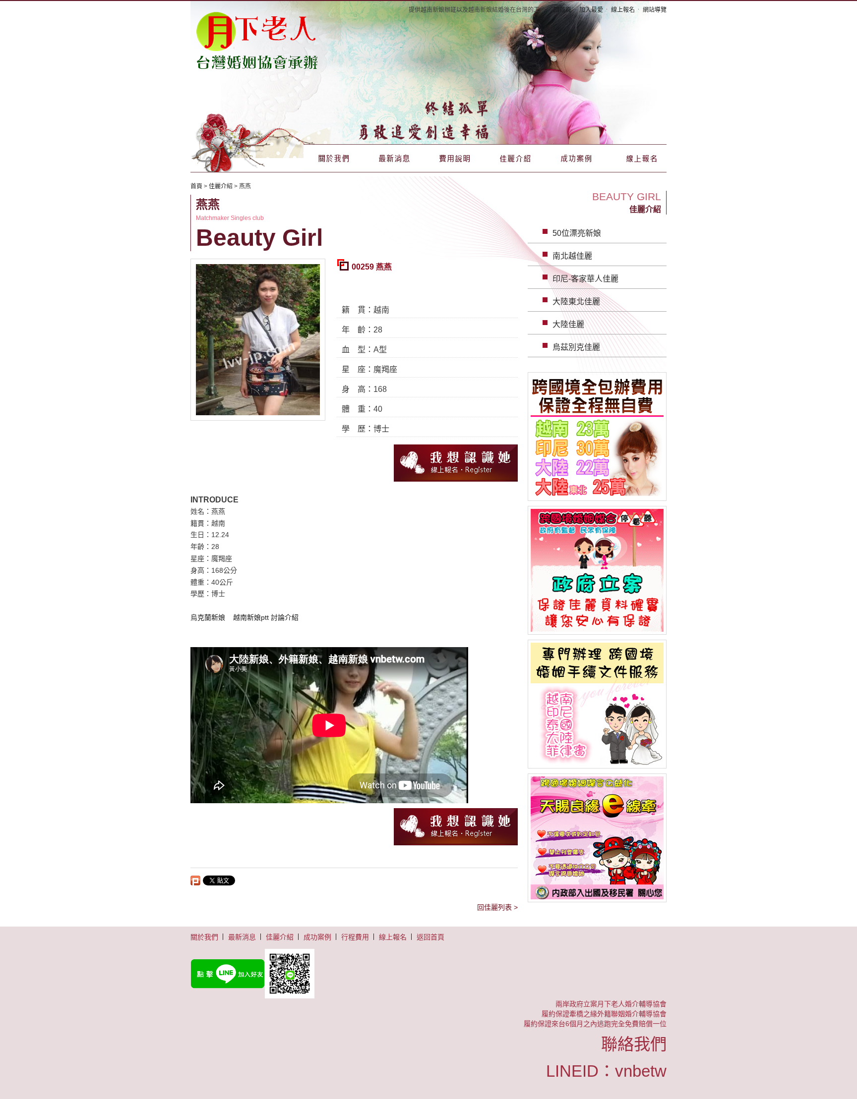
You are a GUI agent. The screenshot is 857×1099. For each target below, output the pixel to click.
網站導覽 (655, 9)
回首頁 (562, 9)
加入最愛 (591, 9)
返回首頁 (430, 937)
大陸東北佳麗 (576, 301)
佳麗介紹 (515, 158)
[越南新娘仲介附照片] (257, 40)
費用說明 (455, 158)
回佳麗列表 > (497, 907)
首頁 (196, 186)
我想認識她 (456, 463)
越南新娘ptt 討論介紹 (266, 617)
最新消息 (394, 158)
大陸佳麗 (568, 324)
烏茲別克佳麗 (576, 347)
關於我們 (334, 158)
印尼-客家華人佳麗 (585, 279)
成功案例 (576, 158)
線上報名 (623, 9)
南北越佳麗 (572, 256)
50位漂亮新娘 (576, 233)
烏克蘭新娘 (207, 617)
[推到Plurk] (195, 880)
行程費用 (355, 937)
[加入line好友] (428, 973)
